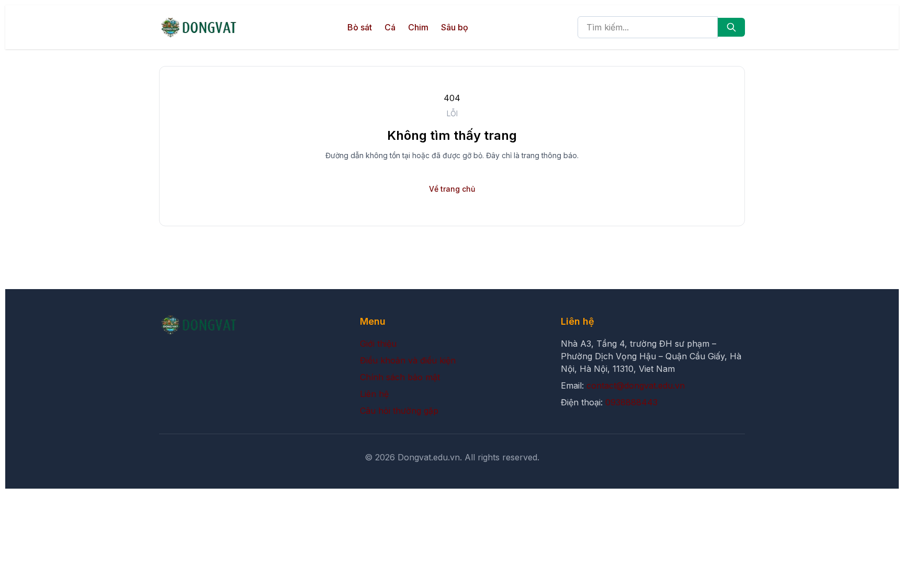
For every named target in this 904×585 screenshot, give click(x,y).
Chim (418, 27)
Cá (390, 27)
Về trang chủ (452, 188)
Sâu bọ (454, 27)
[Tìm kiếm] (731, 27)
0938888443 (631, 402)
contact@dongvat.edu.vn (635, 385)
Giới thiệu (378, 343)
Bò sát (359, 27)
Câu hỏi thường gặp (399, 410)
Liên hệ (374, 394)
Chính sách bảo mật (400, 377)
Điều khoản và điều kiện (408, 360)
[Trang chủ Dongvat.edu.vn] (199, 27)
